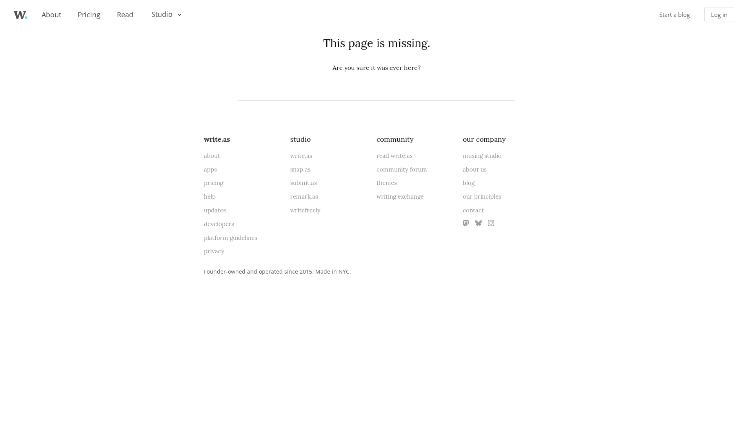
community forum (401, 169)
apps (210, 169)
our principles (482, 196)
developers (219, 224)
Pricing (89, 14)
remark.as (304, 196)
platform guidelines (230, 237)
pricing (213, 182)
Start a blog (674, 15)
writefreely (305, 210)
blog (469, 182)
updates (215, 210)
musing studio (482, 155)
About (51, 14)
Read (125, 14)
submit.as (303, 182)
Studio (162, 14)
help (210, 196)
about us (475, 169)
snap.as (300, 169)
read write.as (394, 155)
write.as (217, 139)
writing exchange (400, 196)
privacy (214, 251)
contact (473, 210)
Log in (719, 15)
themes (386, 182)
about (212, 155)
